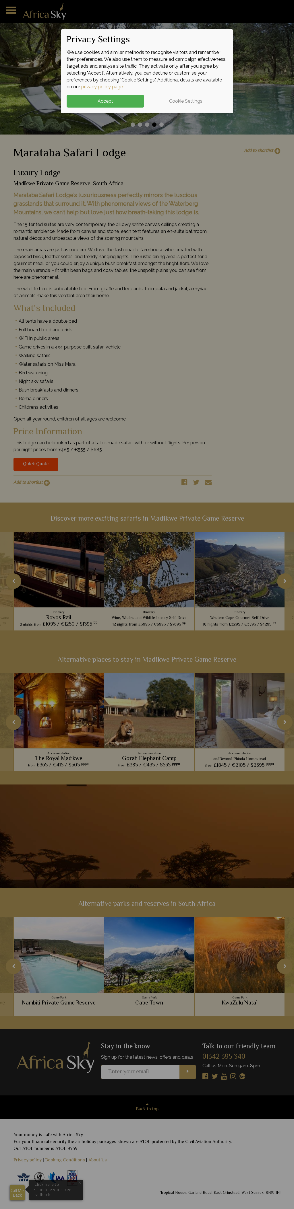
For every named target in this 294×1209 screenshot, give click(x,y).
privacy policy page (102, 86)
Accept (105, 101)
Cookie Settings (185, 101)
